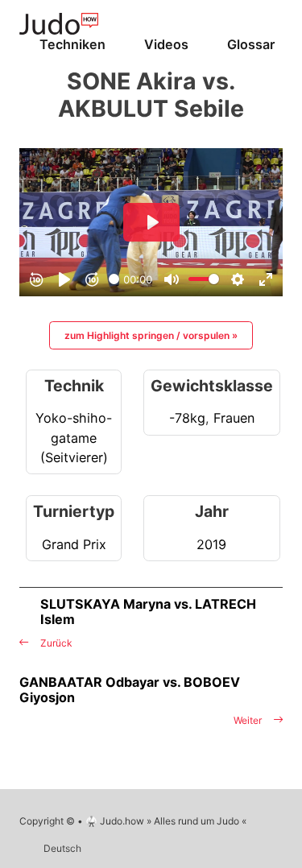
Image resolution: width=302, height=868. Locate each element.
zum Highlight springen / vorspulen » (151, 335)
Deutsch (62, 848)
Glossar (251, 44)
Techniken (72, 44)
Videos (166, 44)
